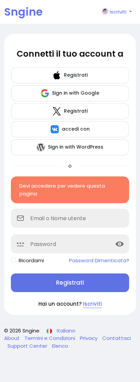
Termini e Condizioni (50, 338)
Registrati (75, 75)
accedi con (75, 129)
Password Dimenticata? (99, 260)
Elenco (60, 345)
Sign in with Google (75, 93)
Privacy (89, 338)
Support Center (28, 345)
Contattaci (116, 338)
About (12, 338)
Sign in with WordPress (75, 147)
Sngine (23, 11)
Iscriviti (92, 303)
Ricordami (31, 260)
